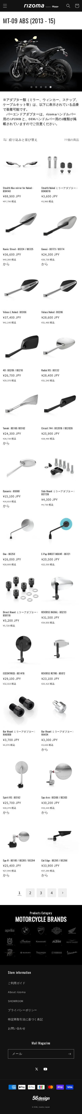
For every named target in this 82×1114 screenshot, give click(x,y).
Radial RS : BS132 (50, 370)
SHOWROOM (15, 1001)
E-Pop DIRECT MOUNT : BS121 (55, 554)
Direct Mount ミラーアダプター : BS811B (20, 614)
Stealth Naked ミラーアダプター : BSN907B (59, 189)
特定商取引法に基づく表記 (25, 1019)
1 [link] (20, 892)
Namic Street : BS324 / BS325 (18, 249)
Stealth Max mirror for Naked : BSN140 (18, 189)
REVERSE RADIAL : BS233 (53, 612)
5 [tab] (51, 87)
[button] (5, 5)
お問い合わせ (16, 1028)
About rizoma (16, 992)
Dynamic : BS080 (11, 491)
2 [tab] (36, 87)
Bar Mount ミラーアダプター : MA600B (19, 733)
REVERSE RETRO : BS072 (53, 673)
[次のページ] (62, 892)
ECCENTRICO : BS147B (13, 673)
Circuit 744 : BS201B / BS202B (56, 428)
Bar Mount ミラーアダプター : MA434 (57, 733)
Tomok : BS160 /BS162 (14, 428)
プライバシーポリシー (22, 1010)
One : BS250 (9, 554)
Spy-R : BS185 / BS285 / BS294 (19, 860)
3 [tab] (41, 87)
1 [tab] (31, 87)
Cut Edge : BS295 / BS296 (54, 860)
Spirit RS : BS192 (11, 797)
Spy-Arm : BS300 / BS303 (54, 797)
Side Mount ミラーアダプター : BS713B (57, 493)
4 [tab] (46, 87)
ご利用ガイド (16, 983)
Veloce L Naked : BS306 (14, 312)
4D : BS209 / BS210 (13, 370)
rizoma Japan (44, 1107)
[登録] (69, 1054)
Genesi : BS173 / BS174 (52, 249)
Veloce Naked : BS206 (52, 312)
